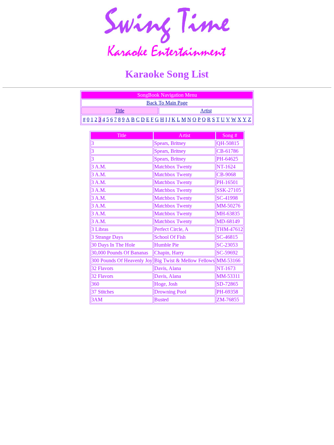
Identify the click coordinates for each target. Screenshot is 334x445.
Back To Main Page (167, 103)
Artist (206, 110)
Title (119, 110)
